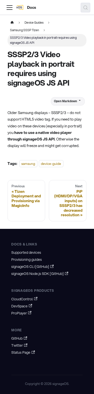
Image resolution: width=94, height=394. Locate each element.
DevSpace (19, 306)
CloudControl (22, 299)
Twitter (17, 345)
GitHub (17, 338)
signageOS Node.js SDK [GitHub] (37, 273)
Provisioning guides (26, 259)
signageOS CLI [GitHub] (30, 266)
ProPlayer (19, 313)
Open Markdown (65, 101)
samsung (28, 163)
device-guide (51, 163)
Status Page (20, 352)
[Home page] (12, 22)
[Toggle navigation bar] (9, 7)
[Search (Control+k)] (85, 7)
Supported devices (26, 252)
